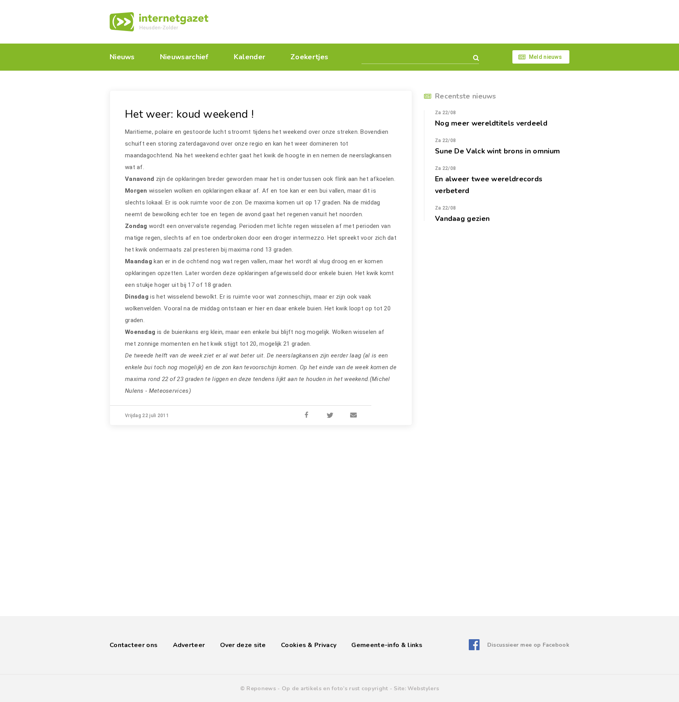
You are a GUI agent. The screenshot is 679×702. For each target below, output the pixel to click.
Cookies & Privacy (308, 645)
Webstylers (423, 688)
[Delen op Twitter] (330, 415)
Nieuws (122, 57)
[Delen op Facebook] (306, 415)
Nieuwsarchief (184, 57)
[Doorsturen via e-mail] (353, 415)
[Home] (159, 21)
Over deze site (243, 645)
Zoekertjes (309, 57)
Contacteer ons (134, 645)
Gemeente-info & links (386, 645)
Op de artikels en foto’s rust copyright (335, 688)
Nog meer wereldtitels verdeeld (491, 123)
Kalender (249, 57)
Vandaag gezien (462, 218)
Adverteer (189, 645)
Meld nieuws (545, 57)
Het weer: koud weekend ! (189, 114)
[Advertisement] (393, 21)
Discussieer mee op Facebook (528, 645)
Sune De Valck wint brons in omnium (497, 151)
